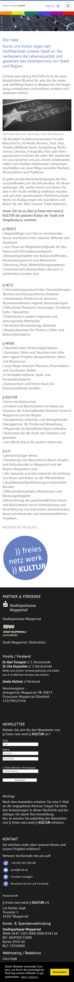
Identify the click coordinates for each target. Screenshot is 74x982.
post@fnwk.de (19, 870)
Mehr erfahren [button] (29, 977)
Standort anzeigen (22, 877)
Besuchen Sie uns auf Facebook (30, 883)
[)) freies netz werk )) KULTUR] (14, 5)
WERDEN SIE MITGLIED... (21, 527)
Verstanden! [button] (60, 972)
